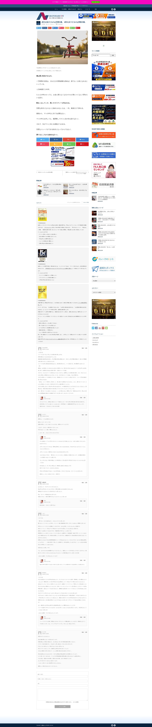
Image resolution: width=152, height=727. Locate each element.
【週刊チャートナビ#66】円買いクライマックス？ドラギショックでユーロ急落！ (76, 173)
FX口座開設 (64, 9)
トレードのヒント (51, 24)
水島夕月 (44, 482)
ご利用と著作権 (96, 337)
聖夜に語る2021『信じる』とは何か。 (106, 247)
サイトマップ (95, 340)
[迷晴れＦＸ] (50, 19)
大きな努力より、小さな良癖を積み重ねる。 (52, 185)
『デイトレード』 (48, 227)
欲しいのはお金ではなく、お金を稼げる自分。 (78, 185)
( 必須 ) (40, 674)
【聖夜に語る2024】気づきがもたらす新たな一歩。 (106, 241)
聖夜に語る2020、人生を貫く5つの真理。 (106, 226)
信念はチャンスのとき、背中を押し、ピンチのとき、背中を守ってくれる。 (52, 192)
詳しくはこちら (95, 2)
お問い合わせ (95, 344)
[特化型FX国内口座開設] (104, 137)
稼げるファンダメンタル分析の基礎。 (45, 172)
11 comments (59, 24)
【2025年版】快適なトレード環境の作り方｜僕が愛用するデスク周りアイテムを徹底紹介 (107, 198)
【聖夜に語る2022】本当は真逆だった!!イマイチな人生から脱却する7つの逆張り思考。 (106, 233)
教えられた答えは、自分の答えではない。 (78, 191)
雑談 (96, 9)
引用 (84, 397)
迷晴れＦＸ (43, 725)
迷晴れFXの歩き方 (72, 9)
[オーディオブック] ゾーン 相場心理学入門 (56, 339)
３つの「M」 (88, 9)
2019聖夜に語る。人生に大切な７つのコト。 (106, 212)
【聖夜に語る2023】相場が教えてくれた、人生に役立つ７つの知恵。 (107, 219)
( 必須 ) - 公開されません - (45, 678)
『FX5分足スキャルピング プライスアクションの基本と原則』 (58, 268)
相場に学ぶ (80, 9)
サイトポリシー (96, 342)
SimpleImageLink (42, 222)
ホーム (56, 9)
